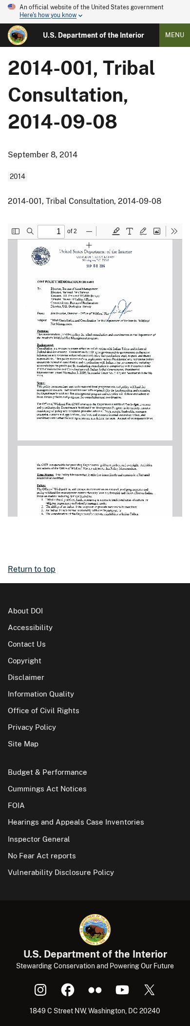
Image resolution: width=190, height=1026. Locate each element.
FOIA (16, 805)
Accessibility (30, 627)
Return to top (32, 569)
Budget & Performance (47, 772)
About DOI (25, 611)
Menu (174, 35)
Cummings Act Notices (47, 789)
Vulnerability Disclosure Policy (61, 872)
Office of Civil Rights (43, 710)
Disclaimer (26, 677)
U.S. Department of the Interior (93, 35)
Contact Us (27, 644)
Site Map (23, 744)
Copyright (24, 660)
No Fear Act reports (42, 855)
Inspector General (39, 839)
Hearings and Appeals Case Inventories (76, 822)
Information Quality (41, 694)
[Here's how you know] (95, 11)
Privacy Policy (32, 727)
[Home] (17, 35)
